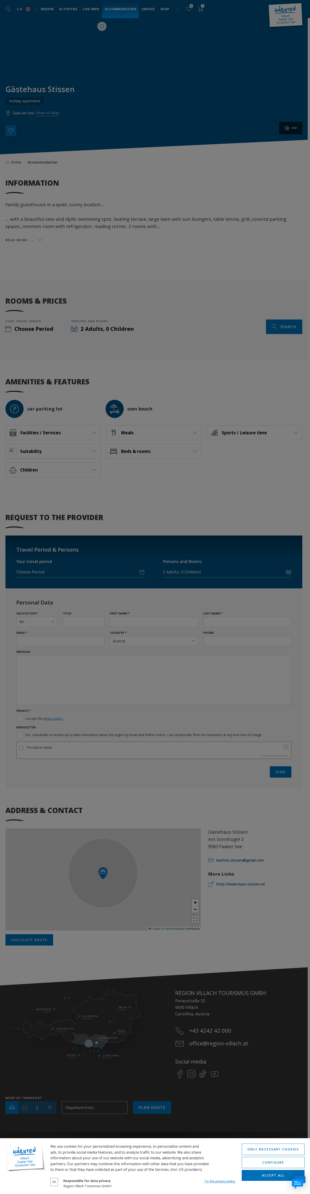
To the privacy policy (219, 1181)
